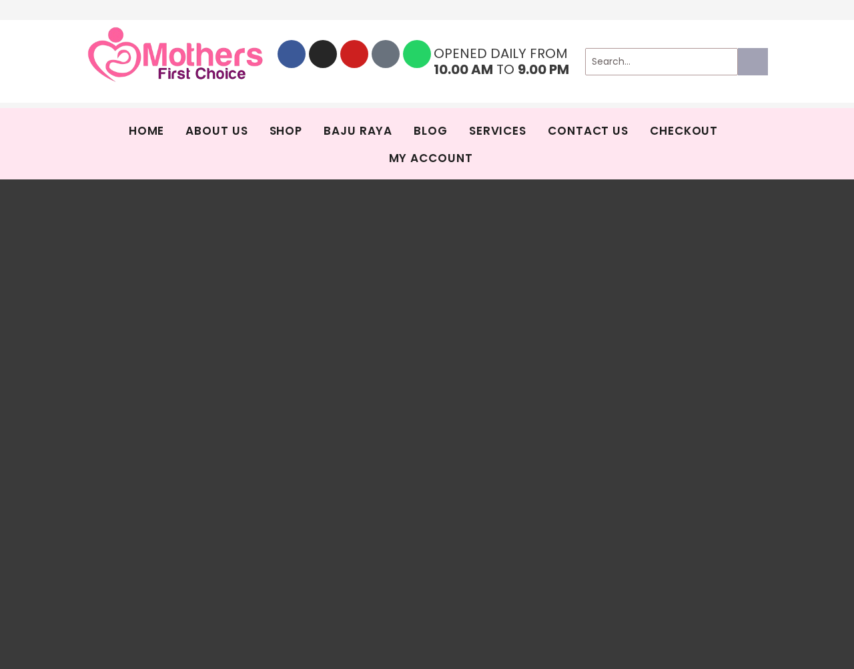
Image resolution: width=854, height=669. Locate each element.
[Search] (753, 61)
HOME (147, 131)
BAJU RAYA (358, 131)
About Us (216, 131)
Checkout (684, 131)
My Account (431, 158)
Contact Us (588, 131)
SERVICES (497, 131)
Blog (431, 131)
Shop (286, 131)
